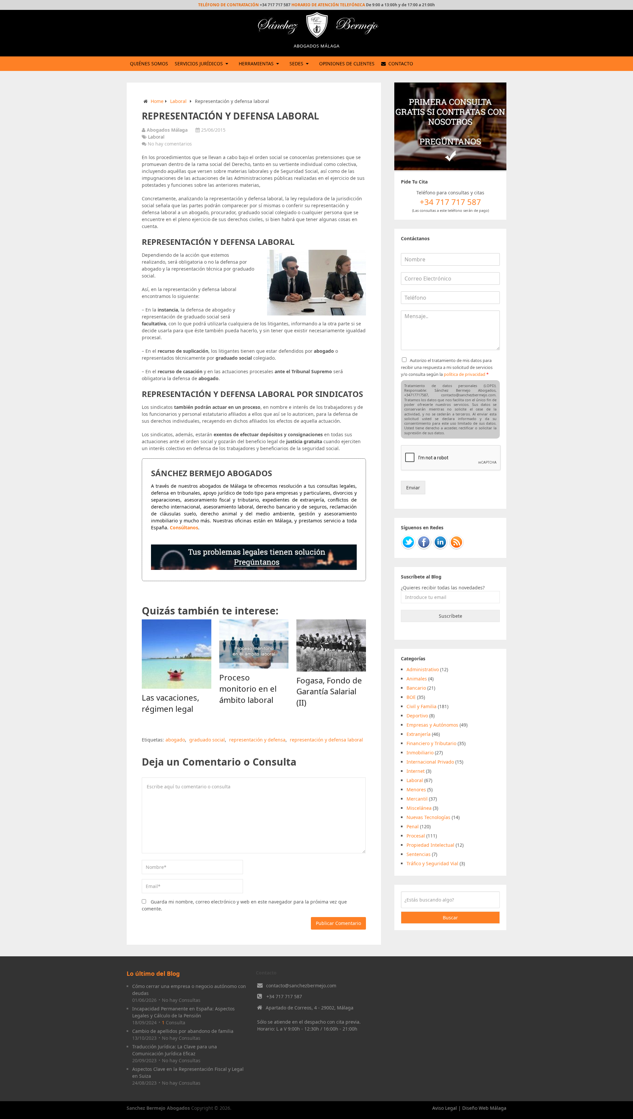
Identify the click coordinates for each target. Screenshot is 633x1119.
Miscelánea (419, 808)
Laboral (178, 101)
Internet (416, 771)
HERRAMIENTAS (256, 63)
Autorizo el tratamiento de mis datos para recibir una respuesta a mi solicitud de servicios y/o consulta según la (447, 367)
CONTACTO (400, 63)
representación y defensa (257, 740)
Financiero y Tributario (431, 743)
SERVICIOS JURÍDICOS (199, 63)
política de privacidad (464, 374)
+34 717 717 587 (284, 996)
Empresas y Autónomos (432, 725)
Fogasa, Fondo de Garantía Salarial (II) (329, 691)
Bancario (416, 688)
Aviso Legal (444, 1108)
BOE (411, 697)
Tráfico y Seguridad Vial (432, 863)
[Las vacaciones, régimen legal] (176, 654)
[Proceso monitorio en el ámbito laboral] (254, 644)
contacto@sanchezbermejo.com (301, 985)
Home (157, 101)
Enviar (413, 487)
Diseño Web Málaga (484, 1108)
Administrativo (423, 669)
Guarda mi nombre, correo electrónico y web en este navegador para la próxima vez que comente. (244, 905)
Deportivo (417, 715)
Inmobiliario (420, 752)
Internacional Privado (430, 762)
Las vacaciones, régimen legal (170, 703)
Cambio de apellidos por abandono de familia (182, 1031)
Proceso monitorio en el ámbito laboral (248, 688)
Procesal (416, 836)
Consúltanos (184, 527)
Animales (417, 678)
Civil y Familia (422, 706)
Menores (416, 789)
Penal (413, 826)
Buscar (450, 917)
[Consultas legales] (254, 568)
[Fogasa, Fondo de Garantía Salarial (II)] (331, 645)
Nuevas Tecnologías (428, 817)
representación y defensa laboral (326, 740)
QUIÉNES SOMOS (149, 63)
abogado (175, 740)
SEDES (296, 63)
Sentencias (419, 854)
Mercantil (417, 799)
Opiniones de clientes (347, 63)
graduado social (207, 740)
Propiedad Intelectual (430, 845)
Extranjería (419, 734)
